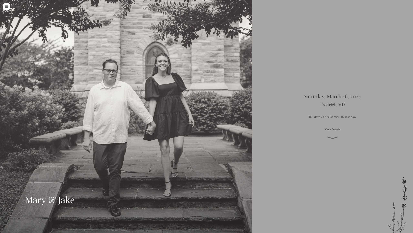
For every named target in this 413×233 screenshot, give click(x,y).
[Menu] (6, 6)
